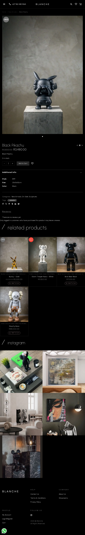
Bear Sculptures (64, 274)
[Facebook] (3, 204)
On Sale (25, 197)
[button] (71, 4)
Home (4, 12)
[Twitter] (6, 204)
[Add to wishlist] (32, 163)
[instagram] (31, 515)
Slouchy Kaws (14, 326)
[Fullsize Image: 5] (63, 371)
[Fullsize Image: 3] (63, 414)
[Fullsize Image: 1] (21, 414)
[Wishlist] (76, 4)
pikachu (12, 200)
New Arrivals (12, 12)
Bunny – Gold (14, 277)
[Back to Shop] (80, 145)
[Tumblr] (12, 204)
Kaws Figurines (49, 274)
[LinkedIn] (15, 204)
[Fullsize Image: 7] (21, 371)
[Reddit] (18, 204)
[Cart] (80, 4)
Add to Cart (23, 163)
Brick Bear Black (71, 277)
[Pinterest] (9, 204)
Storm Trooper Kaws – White (42, 277)
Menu (4, 4)
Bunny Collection (8, 274)
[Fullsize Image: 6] (21, 456)
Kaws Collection (35, 274)
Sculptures (33, 197)
